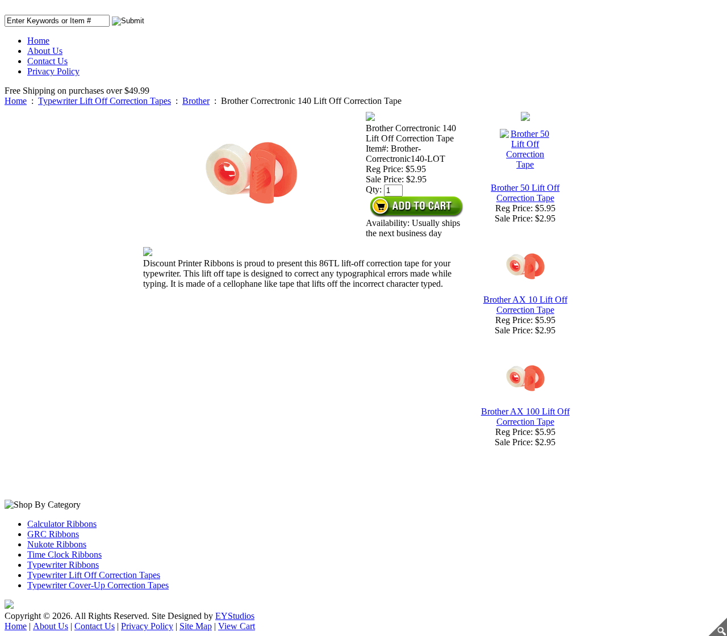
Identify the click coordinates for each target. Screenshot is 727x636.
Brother (196, 101)
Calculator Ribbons (62, 524)
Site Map (195, 626)
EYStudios (234, 616)
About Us (44, 51)
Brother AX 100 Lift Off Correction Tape (525, 416)
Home (38, 40)
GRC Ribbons (53, 534)
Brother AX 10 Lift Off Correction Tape (525, 305)
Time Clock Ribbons (64, 554)
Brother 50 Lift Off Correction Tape (525, 193)
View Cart (236, 626)
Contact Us (47, 61)
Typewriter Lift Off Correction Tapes (104, 101)
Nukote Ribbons (56, 544)
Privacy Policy (53, 71)
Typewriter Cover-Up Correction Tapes (98, 585)
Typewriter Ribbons (63, 565)
